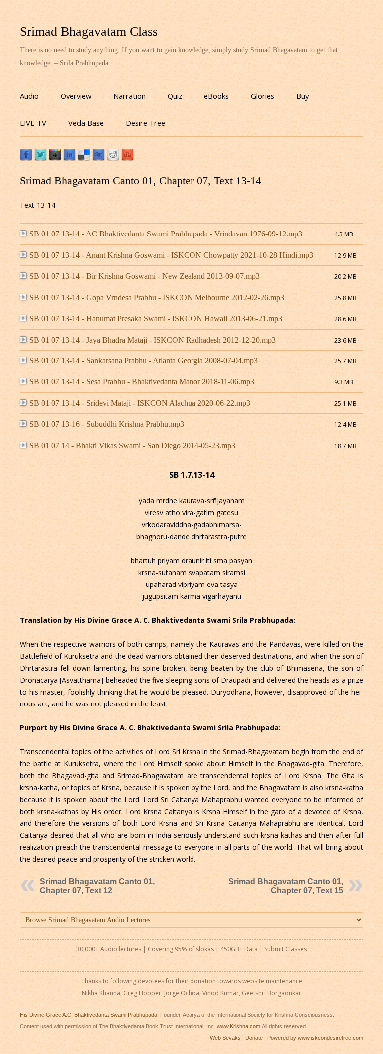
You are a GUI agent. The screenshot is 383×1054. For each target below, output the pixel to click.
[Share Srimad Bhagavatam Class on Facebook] (26, 158)
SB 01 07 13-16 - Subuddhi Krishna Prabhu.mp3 (106, 424)
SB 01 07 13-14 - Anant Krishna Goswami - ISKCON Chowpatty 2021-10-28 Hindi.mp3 (171, 255)
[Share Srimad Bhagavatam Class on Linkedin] (69, 158)
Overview (76, 96)
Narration (129, 96)
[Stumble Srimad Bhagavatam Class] (127, 158)
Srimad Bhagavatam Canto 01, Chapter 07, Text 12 (97, 886)
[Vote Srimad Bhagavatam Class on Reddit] (113, 158)
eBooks (216, 96)
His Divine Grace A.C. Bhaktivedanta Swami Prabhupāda (88, 1015)
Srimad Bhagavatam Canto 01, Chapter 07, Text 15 (285, 886)
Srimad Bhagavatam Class (89, 31)
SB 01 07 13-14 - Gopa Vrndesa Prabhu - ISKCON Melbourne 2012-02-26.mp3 (156, 297)
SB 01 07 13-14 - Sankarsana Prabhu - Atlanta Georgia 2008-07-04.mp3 (143, 360)
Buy (302, 96)
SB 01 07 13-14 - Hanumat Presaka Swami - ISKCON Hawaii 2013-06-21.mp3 (155, 318)
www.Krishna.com (238, 1026)
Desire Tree (145, 123)
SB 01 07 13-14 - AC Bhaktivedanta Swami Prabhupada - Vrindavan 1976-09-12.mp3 (165, 234)
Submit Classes (285, 949)
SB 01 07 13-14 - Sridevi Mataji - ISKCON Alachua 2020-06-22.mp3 (139, 403)
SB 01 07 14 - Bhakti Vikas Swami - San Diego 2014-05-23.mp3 (132, 445)
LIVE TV (33, 123)
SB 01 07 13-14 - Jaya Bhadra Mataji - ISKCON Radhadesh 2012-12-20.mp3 (152, 340)
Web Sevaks (225, 1038)
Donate (254, 1038)
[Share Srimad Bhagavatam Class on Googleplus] (55, 158)
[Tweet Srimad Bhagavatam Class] (40, 158)
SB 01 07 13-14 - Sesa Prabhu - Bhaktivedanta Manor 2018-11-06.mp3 (141, 381)
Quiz (175, 96)
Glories (262, 96)
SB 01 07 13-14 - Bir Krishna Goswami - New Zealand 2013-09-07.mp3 (144, 276)
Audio (29, 96)
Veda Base (86, 123)
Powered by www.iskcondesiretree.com (315, 1038)
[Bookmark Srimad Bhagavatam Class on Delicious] (84, 158)
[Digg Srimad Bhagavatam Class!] (98, 158)
